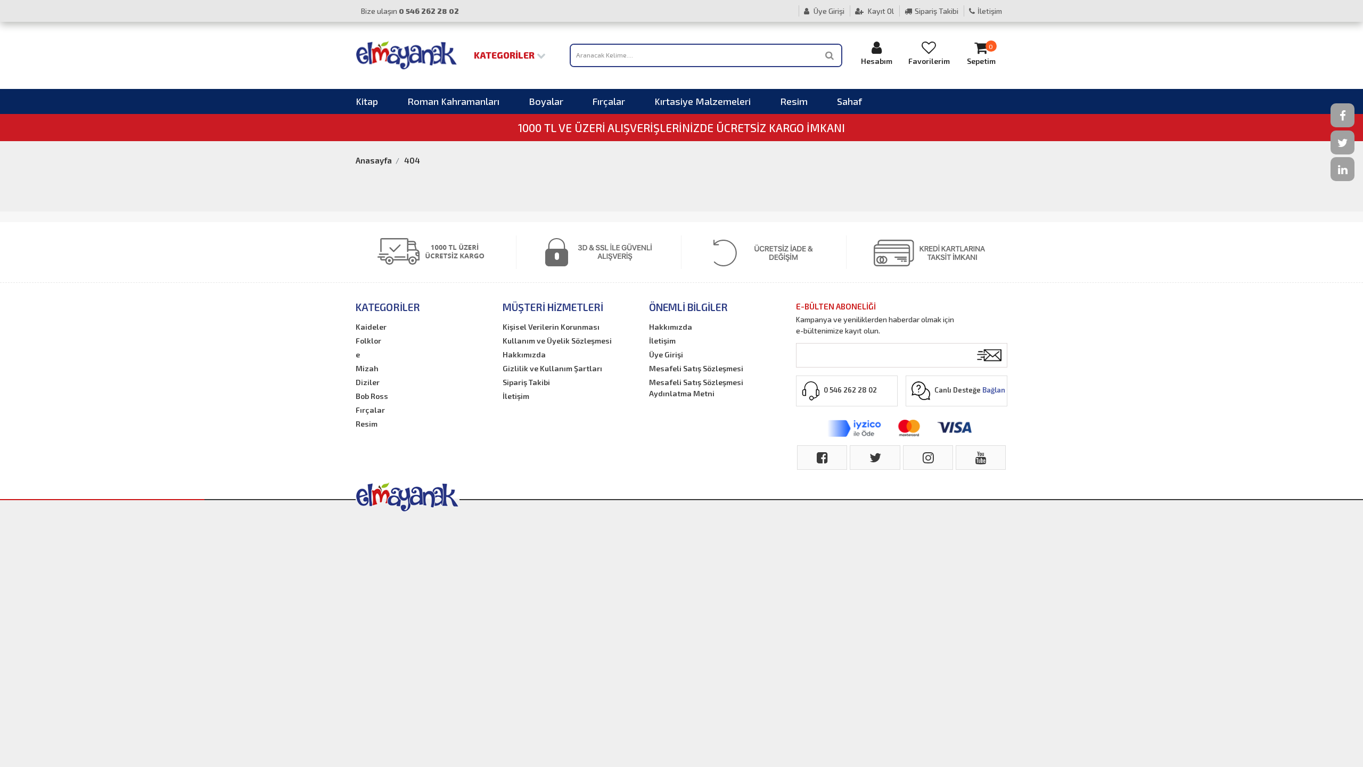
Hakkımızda (524, 354)
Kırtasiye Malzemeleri (702, 101)
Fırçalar (609, 101)
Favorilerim (929, 61)
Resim (794, 101)
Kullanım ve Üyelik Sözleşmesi (557, 340)
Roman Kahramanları (453, 101)
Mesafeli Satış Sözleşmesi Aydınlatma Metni (696, 388)
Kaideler (371, 326)
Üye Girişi (828, 10)
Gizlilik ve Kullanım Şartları (552, 368)
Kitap (367, 101)
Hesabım (876, 61)
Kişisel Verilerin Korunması (551, 326)
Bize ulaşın (410, 10)
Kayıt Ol (880, 10)
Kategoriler (505, 55)
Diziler (368, 382)
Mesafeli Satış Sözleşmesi (696, 368)
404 (412, 160)
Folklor (368, 340)
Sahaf (849, 101)
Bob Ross (372, 396)
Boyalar (546, 101)
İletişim (990, 10)
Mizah (367, 368)
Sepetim (981, 54)
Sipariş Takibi (936, 10)
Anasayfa (374, 160)
